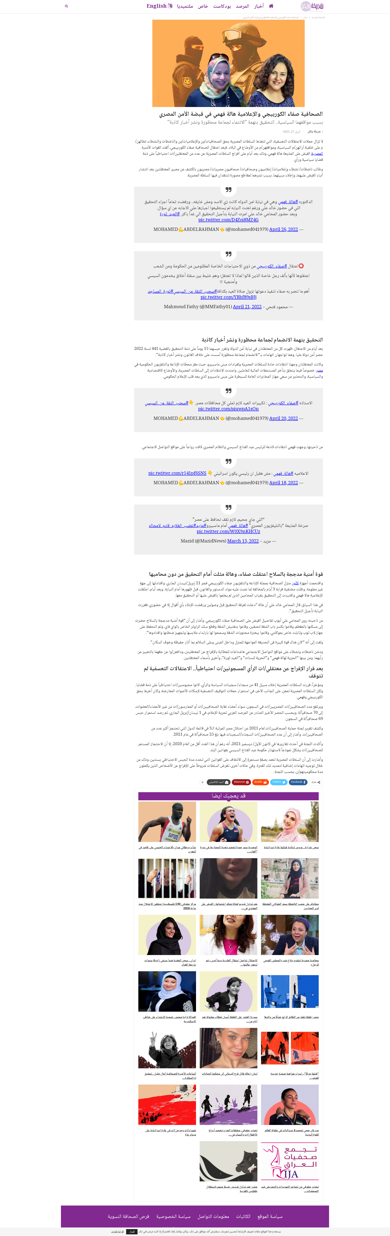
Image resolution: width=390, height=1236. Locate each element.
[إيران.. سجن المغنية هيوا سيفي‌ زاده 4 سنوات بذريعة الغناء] (167, 935)
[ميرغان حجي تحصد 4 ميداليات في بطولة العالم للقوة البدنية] (290, 1105)
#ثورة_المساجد (160, 291)
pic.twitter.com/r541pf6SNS (177, 474)
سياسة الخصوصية (173, 1216)
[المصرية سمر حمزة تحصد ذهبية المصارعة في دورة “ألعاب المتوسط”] (228, 822)
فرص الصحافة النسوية (128, 1216)
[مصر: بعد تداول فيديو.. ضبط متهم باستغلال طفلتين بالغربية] (228, 1161)
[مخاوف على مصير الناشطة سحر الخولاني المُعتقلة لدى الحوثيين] (290, 878)
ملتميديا (185, 6)
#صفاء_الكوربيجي (272, 266)
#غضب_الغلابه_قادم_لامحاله (172, 526)
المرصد (242, 6)
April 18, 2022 (283, 483)
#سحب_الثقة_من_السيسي (195, 291)
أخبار (259, 6)
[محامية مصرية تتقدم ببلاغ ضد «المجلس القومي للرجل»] (290, 935)
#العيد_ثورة (170, 214)
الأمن (295, 583)
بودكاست (222, 6)
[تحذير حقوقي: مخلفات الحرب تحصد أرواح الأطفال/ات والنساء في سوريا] (228, 1105)
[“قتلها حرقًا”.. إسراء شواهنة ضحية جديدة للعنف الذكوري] (290, 1048)
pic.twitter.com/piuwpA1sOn (228, 409)
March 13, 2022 (243, 541)
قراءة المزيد (117, 1231)
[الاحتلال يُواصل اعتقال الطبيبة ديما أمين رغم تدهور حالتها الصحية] (228, 935)
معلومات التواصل (213, 1216)
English (157, 6)
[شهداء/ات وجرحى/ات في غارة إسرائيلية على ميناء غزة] (167, 1105)
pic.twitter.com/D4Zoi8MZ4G (228, 220)
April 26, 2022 (283, 230)
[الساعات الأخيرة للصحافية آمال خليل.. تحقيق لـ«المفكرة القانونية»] (167, 1048)
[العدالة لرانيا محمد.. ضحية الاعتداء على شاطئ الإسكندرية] (167, 991)
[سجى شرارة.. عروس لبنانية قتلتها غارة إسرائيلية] (290, 822)
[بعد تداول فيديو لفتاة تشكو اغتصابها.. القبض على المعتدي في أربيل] (228, 878)
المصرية (317, 153)
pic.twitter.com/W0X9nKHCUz (228, 532)
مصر (319, 370)
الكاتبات (243, 1216)
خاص (203, 6)
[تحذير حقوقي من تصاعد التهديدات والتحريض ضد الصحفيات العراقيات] (290, 1161)
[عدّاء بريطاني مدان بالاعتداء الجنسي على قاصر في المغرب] (167, 822)
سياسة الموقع (270, 1216)
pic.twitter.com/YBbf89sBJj (229, 297)
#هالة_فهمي (288, 202)
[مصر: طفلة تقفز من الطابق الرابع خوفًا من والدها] (290, 991)
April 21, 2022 (247, 307)
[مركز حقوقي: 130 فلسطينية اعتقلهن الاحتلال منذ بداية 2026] (167, 878)
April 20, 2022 (283, 419)
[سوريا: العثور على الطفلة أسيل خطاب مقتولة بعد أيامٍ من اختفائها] (228, 991)
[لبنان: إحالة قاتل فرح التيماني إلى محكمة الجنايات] (228, 1048)
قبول (131, 1231)
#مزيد (201, 526)
